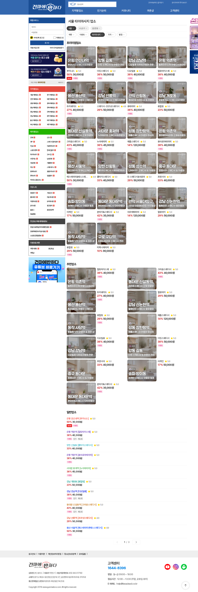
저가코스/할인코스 (35, 180)
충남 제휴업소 (34, 108)
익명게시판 (33, 201)
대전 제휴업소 (51, 99)
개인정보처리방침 (54, 554)
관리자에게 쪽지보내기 (179, 3)
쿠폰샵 (150, 10)
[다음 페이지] (136, 542)
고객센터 (174, 10)
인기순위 (101, 10)
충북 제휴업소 (51, 103)
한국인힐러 (50, 150)
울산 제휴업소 (34, 120)
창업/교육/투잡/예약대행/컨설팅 (39, 227)
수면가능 (32, 159)
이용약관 (41, 554)
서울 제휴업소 (34, 95)
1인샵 (31, 146)
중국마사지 (33, 171)
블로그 (32, 210)
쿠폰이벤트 (33, 249)
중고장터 (49, 206)
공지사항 (32, 206)
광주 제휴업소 (51, 116)
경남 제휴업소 (34, 112)
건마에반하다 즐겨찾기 (155, 3)
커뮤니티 (125, 10)
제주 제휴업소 (51, 125)
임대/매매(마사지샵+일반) (38, 231)
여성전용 (32, 163)
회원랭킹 (32, 214)
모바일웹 (82, 554)
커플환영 (49, 163)
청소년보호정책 (70, 554)
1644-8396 (117, 568)
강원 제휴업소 (34, 103)
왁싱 (31, 167)
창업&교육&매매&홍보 (38, 221)
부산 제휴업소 (34, 125)
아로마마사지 (51, 146)
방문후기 (32, 193)
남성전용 (49, 159)
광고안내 (32, 554)
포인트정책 (50, 210)
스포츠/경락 (33, 150)
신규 (48, 138)
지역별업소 (77, 10)
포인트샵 (51, 249)
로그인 (47, 43)
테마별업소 (34, 132)
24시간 (49, 154)
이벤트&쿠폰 (35, 243)
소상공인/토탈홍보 (35, 236)
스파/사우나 (50, 167)
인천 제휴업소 (34, 99)
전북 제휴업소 (51, 112)
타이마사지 (33, 154)
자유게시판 (50, 197)
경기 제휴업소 (51, 95)
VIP (31, 142)
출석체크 (32, 197)
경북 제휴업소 (51, 108)
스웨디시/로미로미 (52, 142)
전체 (31, 138)
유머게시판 (50, 201)
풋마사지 (32, 176)
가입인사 (49, 193)
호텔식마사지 (51, 171)
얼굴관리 (49, 176)
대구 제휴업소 (51, 120)
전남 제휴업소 (34, 116)
